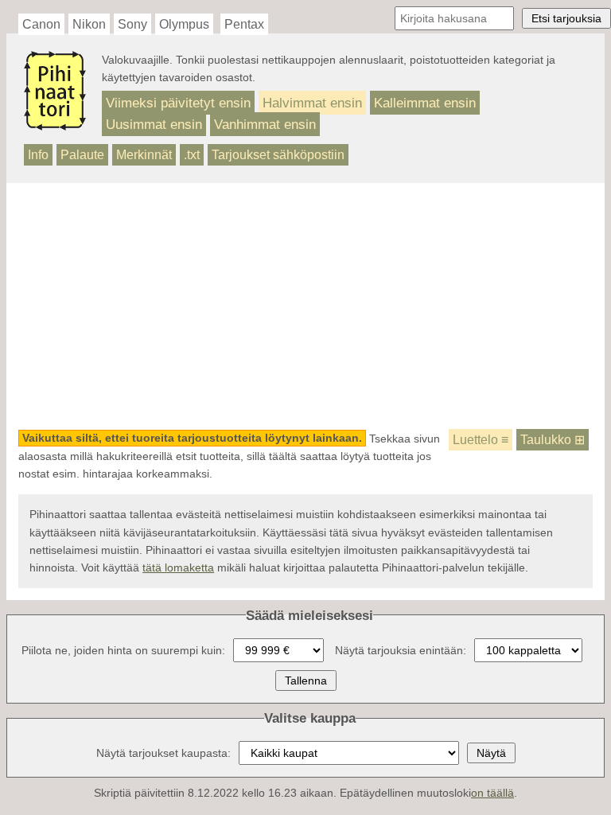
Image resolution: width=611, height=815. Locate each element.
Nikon (89, 24)
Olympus (184, 24)
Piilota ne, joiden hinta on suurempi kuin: (123, 650)
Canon (41, 24)
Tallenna (306, 680)
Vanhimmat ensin (265, 124)
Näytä (491, 753)
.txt (192, 155)
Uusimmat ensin (154, 124)
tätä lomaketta (178, 567)
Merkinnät (144, 155)
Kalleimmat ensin (425, 103)
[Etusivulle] (55, 123)
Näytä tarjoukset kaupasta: (163, 753)
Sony (132, 24)
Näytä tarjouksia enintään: (400, 650)
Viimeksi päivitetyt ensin (178, 103)
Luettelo (480, 439)
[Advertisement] (305, 306)
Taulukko (552, 439)
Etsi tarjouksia (566, 18)
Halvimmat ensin (312, 103)
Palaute (82, 155)
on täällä (492, 792)
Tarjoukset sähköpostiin (278, 155)
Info (38, 155)
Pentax (244, 24)
